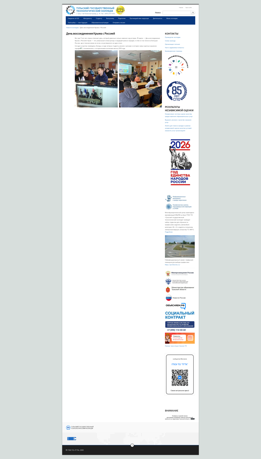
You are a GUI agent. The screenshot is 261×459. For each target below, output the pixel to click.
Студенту (99, 18)
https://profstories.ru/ (172, 265)
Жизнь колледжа (172, 18)
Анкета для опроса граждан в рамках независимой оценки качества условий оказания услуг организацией (178, 128)
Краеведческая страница (173, 51)
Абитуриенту (87, 18)
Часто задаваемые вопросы (174, 47)
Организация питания (172, 44)
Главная (181, 7)
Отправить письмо (119, 22)
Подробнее (169, 232)
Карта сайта (189, 7)
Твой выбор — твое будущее (77, 22)
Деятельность (157, 18)
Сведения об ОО (73, 18)
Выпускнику (110, 18)
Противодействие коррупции (139, 18)
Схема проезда (170, 41)
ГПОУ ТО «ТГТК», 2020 (75, 450)
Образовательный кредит (100, 22)
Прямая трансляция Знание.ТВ (176, 346)
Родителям (122, 18)
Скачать (192, 419)
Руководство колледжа (172, 37)
